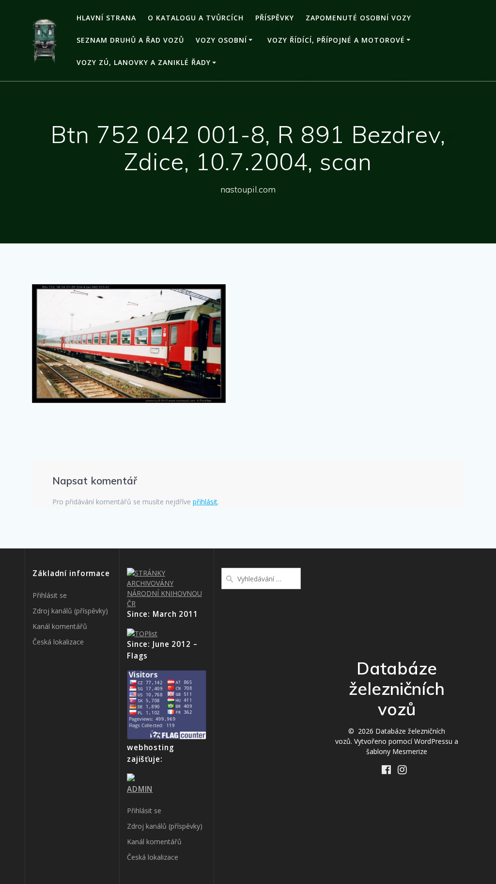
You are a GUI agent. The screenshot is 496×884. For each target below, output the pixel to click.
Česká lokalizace (58, 641)
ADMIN (140, 789)
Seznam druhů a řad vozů (130, 40)
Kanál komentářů (59, 626)
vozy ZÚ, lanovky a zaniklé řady (144, 62)
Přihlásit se (49, 595)
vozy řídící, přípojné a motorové (336, 40)
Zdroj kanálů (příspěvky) (70, 610)
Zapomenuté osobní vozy (358, 17)
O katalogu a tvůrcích (196, 17)
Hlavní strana (106, 17)
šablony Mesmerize (396, 751)
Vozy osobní (221, 40)
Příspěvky (274, 17)
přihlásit (205, 501)
